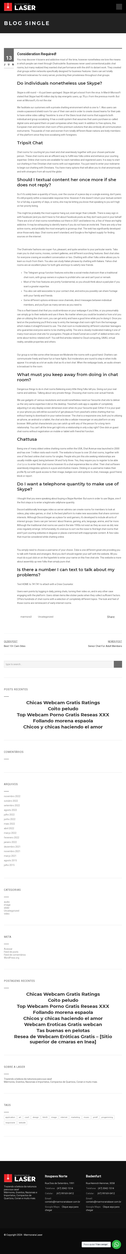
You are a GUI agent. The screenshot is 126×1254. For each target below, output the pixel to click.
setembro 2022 (12, 805)
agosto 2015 (10, 860)
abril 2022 (9, 828)
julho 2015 (9, 865)
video (7, 913)
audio (7, 902)
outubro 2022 (11, 801)
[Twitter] (121, 617)
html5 (44, 1117)
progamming (107, 1117)
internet (64, 1117)
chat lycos (22, 464)
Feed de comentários (15, 954)
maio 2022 (9, 823)
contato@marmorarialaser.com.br (62, 1201)
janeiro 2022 (10, 842)
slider (7, 907)
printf (95, 1117)
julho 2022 (9, 814)
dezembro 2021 (12, 846)
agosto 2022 (10, 810)
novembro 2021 (12, 851)
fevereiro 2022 (11, 837)
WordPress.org (11, 957)
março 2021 (10, 856)
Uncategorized (45, 616)
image (7, 905)
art (20, 1117)
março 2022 (10, 833)
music (86, 1117)
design (36, 1117)
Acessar (8, 949)
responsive (10, 1123)
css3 (27, 1117)
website (22, 1123)
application (10, 1117)
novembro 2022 (12, 796)
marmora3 (26, 616)
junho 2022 (9, 819)
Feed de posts (11, 952)
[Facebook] (118, 617)
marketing (75, 1117)
